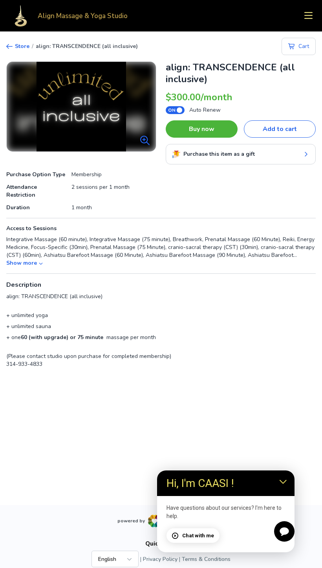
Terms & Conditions (206, 559)
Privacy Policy (160, 559)
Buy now (201, 129)
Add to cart (280, 129)
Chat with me (198, 535)
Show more (21, 263)
